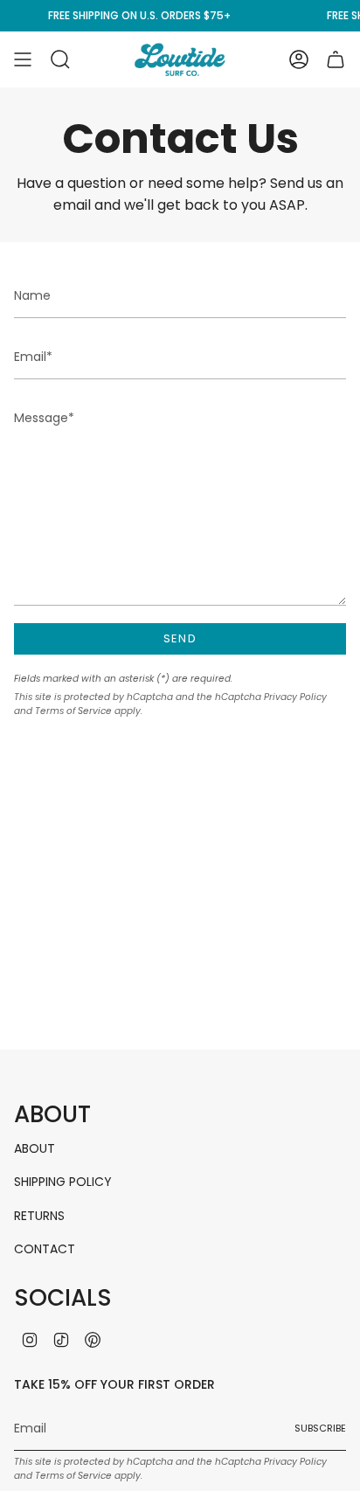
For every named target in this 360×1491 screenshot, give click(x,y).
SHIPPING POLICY (63, 1181)
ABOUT (34, 1148)
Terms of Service (73, 711)
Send (180, 638)
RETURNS (39, 1215)
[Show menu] (22, 59)
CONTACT (44, 1249)
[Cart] (335, 59)
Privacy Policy (295, 697)
